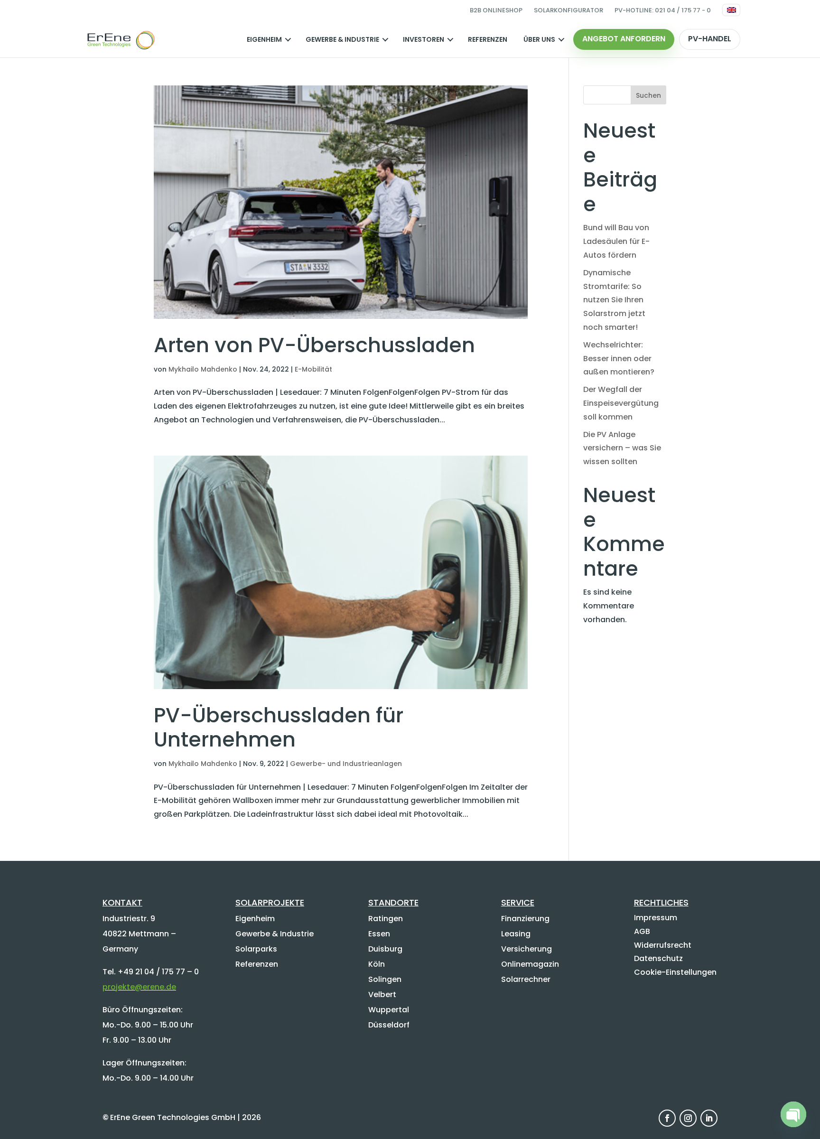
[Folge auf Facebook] (667, 1118)
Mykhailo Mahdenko (202, 369)
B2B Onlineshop (496, 10)
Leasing (516, 933)
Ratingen (385, 918)
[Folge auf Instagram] (688, 1118)
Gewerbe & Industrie (342, 39)
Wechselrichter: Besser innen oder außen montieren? (618, 358)
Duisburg (385, 948)
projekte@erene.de (139, 986)
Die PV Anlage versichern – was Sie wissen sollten (622, 448)
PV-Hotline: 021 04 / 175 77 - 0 (663, 10)
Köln (376, 964)
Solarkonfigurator (568, 10)
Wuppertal (388, 1009)
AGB (642, 931)
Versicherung (526, 948)
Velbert (382, 994)
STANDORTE (393, 902)
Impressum (655, 917)
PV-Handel (709, 38)
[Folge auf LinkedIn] (709, 1118)
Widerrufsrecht (662, 945)
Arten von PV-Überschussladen (314, 345)
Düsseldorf (389, 1024)
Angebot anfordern (623, 38)
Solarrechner (525, 979)
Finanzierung (525, 918)
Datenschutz (658, 958)
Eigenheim (264, 39)
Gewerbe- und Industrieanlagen (346, 763)
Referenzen (487, 39)
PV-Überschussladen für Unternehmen (278, 727)
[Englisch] (731, 10)
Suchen (648, 95)
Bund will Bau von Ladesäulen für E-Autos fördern (616, 241)
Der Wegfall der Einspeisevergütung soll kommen (621, 403)
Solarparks (256, 948)
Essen (379, 933)
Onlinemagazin (530, 964)
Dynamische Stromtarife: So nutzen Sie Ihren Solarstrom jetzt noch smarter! (614, 300)
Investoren (423, 39)
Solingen (384, 979)
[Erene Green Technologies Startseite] (120, 39)
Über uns (539, 39)
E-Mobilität (313, 369)
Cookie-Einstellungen (675, 972)
